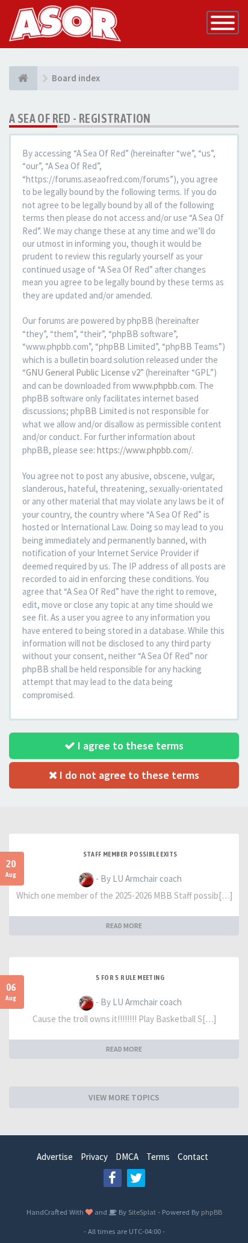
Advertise (55, 1156)
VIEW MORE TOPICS (124, 1097)
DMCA (127, 1156)
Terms (158, 1156)
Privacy (94, 1156)
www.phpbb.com (163, 385)
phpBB (211, 1212)
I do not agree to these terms (128, 775)
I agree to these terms (129, 745)
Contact (193, 1156)
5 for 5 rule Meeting (130, 977)
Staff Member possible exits (130, 854)
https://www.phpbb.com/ (144, 450)
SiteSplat (141, 1212)
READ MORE (124, 925)
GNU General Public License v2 (83, 372)
